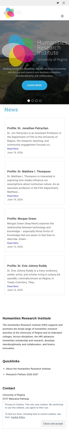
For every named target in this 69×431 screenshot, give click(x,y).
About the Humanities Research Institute (28, 368)
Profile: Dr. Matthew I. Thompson (29, 171)
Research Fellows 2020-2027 (22, 374)
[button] (28, 100)
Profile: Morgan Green (21, 218)
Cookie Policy (18, 417)
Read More (13, 148)
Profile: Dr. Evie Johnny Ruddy (27, 265)
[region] (34, 62)
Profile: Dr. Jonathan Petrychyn (27, 128)
